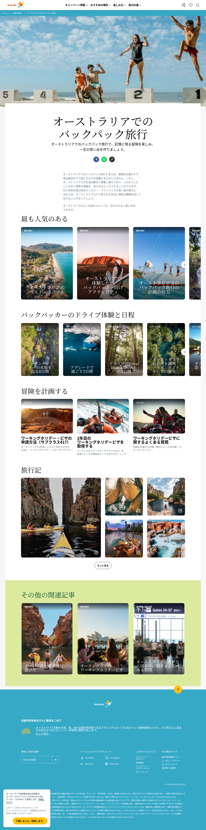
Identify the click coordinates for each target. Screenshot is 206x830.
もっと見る (103, 565)
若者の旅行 (17, 13)
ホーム (4, 13)
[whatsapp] (104, 159)
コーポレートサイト (171, 761)
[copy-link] (112, 159)
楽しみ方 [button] (118, 5)
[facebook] (96, 159)
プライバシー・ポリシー (143, 758)
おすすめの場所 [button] (99, 5)
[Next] (184, 264)
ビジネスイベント (170, 764)
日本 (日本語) (29, 759)
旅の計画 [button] (134, 5)
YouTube (89, 764)
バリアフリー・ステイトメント (143, 767)
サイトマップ (142, 772)
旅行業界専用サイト (171, 757)
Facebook (89, 758)
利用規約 (140, 763)
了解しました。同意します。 (30, 821)
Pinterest (114, 764)
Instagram (115, 758)
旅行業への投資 (169, 768)
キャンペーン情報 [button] (75, 5)
